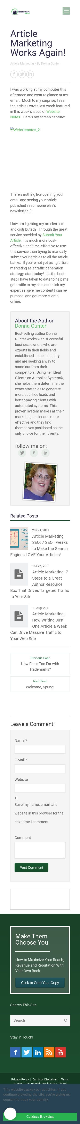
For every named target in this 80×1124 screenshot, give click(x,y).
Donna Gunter (50, 63)
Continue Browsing (40, 1116)
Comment (23, 837)
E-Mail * (21, 760)
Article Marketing (22, 63)
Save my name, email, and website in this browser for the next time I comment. (39, 813)
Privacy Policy (20, 1079)
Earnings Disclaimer (44, 1079)
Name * (21, 740)
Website (21, 779)
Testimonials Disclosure (40, 1083)
